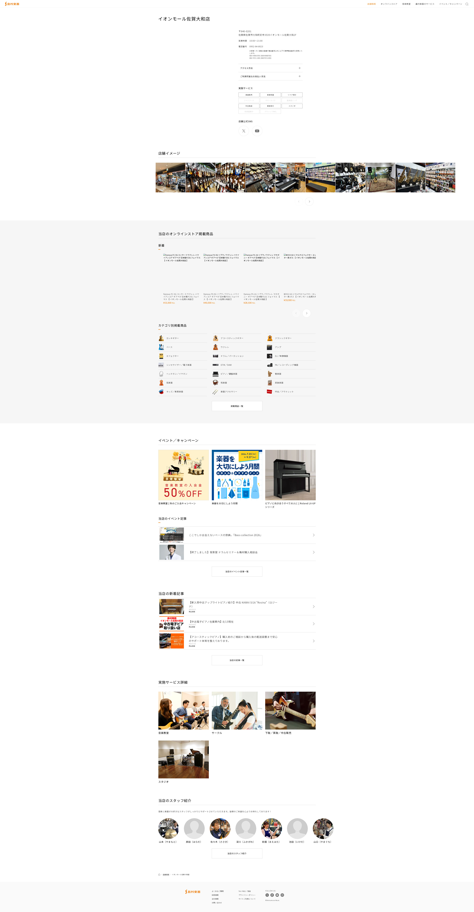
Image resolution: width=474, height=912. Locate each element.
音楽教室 (406, 3)
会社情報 (215, 899)
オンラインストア (389, 3)
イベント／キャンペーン (450, 3)
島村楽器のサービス (425, 3)
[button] (309, 201)
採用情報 (215, 895)
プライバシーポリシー (247, 895)
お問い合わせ (217, 902)
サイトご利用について (247, 899)
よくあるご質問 (218, 891)
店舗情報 (371, 3)
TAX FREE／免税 (245, 891)
